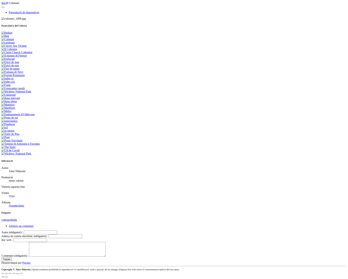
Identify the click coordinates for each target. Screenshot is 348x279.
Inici (4, 3)
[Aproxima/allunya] (13, 273)
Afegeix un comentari (21, 225)
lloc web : (7, 239)
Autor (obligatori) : (12, 232)
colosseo (6, 219)
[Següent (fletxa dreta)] (6, 276)
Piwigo (26, 262)
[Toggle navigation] (2, 7)
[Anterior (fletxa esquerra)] (2, 276)
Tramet (6, 259)
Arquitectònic (16, 205)
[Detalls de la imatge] (17, 273)
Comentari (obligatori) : (14, 255)
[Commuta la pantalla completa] (10, 273)
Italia (14, 219)
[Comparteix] (6, 273)
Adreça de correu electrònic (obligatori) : (24, 236)
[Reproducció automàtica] (21, 273)
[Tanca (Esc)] (2, 273)
